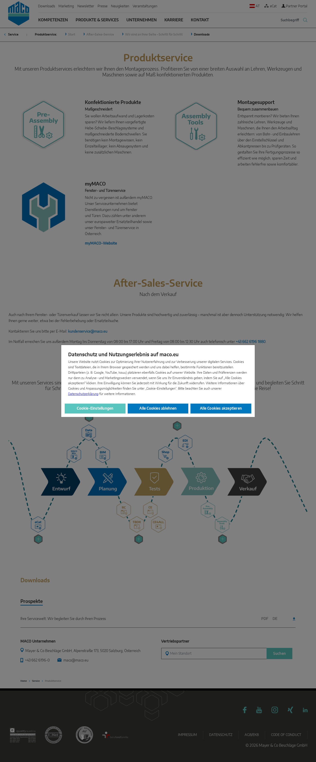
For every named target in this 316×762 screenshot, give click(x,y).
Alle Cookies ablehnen (157, 408)
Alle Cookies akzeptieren (221, 408)
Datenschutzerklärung (83, 394)
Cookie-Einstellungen (95, 408)
